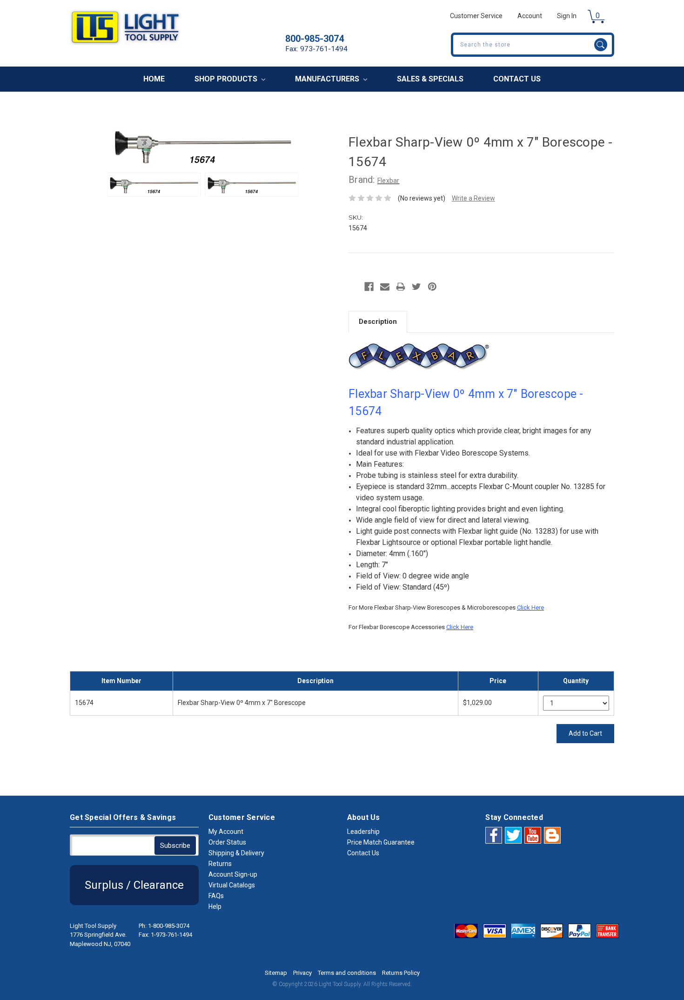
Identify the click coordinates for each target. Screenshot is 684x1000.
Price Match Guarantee (381, 842)
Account (529, 16)
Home (154, 78)
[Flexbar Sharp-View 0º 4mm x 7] (154, 184)
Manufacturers (328, 78)
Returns (220, 863)
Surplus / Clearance (134, 885)
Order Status (227, 842)
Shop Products (226, 78)
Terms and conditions (347, 972)
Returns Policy (401, 972)
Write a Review (473, 198)
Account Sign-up (232, 874)
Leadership (363, 831)
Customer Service (476, 16)
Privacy (302, 972)
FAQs (216, 895)
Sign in (567, 16)
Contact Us (517, 78)
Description (378, 321)
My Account (225, 831)
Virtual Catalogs (231, 885)
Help (214, 906)
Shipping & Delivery (236, 853)
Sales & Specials (430, 78)
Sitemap (276, 972)
